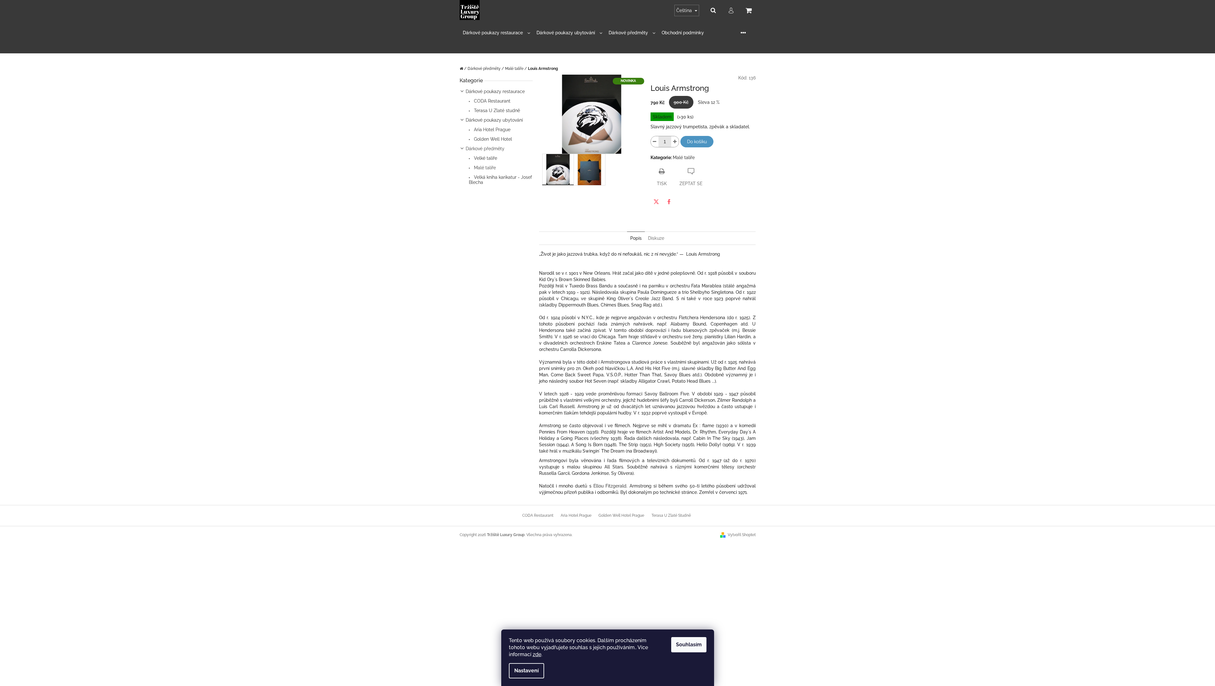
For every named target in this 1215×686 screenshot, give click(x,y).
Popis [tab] (636, 238)
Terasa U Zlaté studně (496, 110)
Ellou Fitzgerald (609, 485)
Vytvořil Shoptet (742, 535)
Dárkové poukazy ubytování (494, 120)
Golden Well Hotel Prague (621, 515)
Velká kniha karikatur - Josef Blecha (500, 180)
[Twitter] (656, 201)
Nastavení (526, 671)
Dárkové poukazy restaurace (495, 91)
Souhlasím (689, 645)
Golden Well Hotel (492, 139)
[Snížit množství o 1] (654, 141)
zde (537, 654)
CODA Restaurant (491, 101)
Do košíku (697, 141)
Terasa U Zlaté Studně (671, 515)
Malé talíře (484, 167)
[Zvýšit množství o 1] (675, 141)
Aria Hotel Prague (491, 129)
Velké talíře (485, 158)
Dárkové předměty (485, 148)
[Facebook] (669, 201)
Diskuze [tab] (656, 238)
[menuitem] (496, 32)
